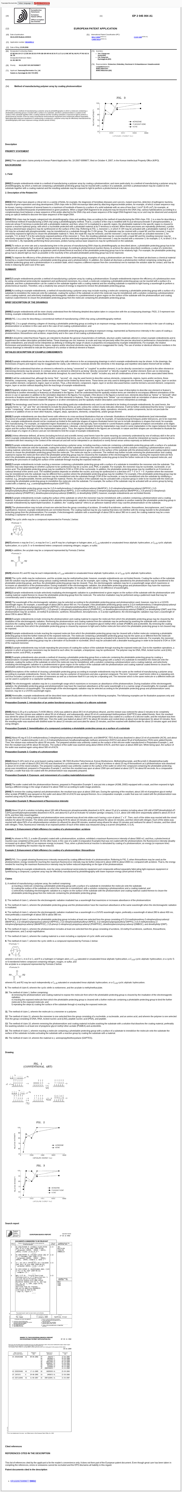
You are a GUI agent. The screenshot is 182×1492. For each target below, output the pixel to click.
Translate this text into (9, 3)
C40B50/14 (96, 39)
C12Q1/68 (138, 37)
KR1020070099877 (20, 1481)
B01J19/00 (96, 37)
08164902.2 (29, 42)
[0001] (33, 1481)
